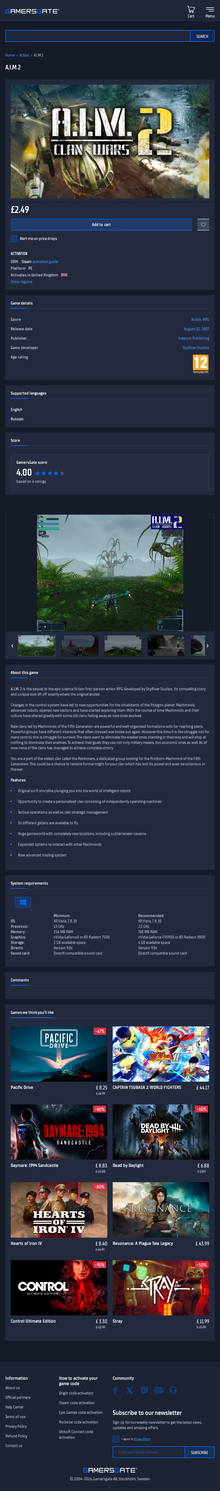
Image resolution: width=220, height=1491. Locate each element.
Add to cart (101, 224)
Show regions (21, 281)
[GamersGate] (110, 1473)
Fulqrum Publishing (193, 338)
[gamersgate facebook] (115, 1390)
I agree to (136, 1439)
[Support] (173, 1390)
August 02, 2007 (196, 329)
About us (12, 1387)
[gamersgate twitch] (144, 1390)
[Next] (207, 645)
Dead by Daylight (128, 1165)
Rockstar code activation (78, 1422)
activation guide (45, 261)
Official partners (18, 1397)
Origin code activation (76, 1393)
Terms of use (15, 1416)
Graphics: (18, 937)
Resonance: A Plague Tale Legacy (143, 1243)
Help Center (14, 1407)
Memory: (18, 931)
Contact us (14, 1445)
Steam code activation (76, 1402)
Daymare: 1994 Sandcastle (34, 1165)
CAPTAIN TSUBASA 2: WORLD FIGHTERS (147, 1087)
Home (10, 55)
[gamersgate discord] (158, 1390)
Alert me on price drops (38, 238)
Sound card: (20, 953)
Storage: (18, 942)
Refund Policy (16, 1436)
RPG (206, 319)
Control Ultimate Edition (33, 1321)
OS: (13, 921)
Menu (210, 16)
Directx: (17, 948)
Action (24, 55)
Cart (191, 16)
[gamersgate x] (129, 1390)
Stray (117, 1321)
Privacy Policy (16, 1426)
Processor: (20, 926)
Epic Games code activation (80, 1412)
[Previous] (12, 645)
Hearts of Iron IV (26, 1243)
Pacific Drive (22, 1087)
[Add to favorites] (203, 225)
